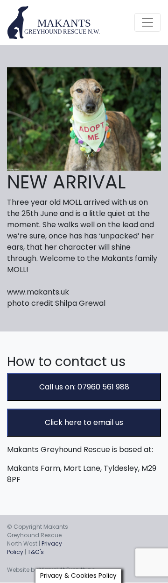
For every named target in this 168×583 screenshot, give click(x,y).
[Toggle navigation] (147, 22)
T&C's (36, 552)
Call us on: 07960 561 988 (84, 386)
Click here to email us (84, 422)
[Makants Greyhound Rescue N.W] (54, 22)
